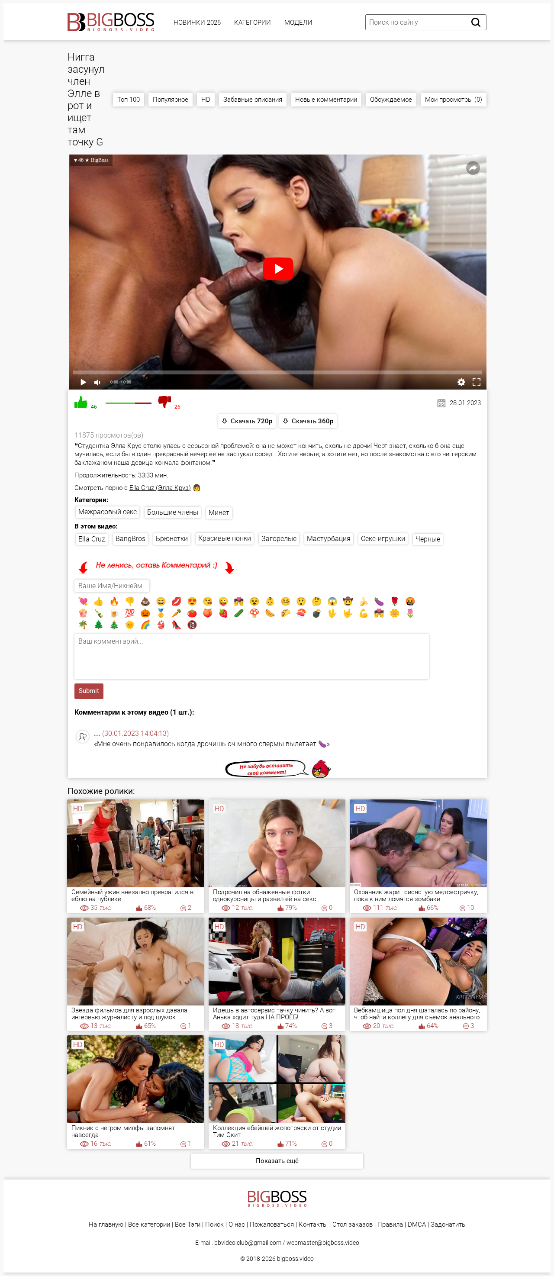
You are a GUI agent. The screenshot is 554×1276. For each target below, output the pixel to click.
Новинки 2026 (197, 22)
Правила (390, 1224)
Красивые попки (224, 538)
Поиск (214, 1224)
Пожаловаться (272, 1224)
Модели (298, 22)
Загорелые (278, 539)
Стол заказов (352, 1224)
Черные (428, 539)
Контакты (313, 1224)
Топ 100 (128, 99)
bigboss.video (295, 1258)
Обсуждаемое (391, 99)
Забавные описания (252, 99)
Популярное (170, 99)
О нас (237, 1224)
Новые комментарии (326, 99)
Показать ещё (277, 1161)
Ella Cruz (91, 539)
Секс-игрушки (383, 539)
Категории (252, 22)
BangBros (130, 539)
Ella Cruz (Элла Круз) (160, 488)
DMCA (417, 1224)
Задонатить (448, 1224)
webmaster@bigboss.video (323, 1242)
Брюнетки (172, 539)
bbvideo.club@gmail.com (247, 1242)
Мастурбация (329, 539)
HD (205, 99)
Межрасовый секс (107, 512)
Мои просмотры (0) (453, 99)
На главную (106, 1224)
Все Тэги (187, 1224)
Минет (219, 513)
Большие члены (172, 512)
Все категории (149, 1224)
